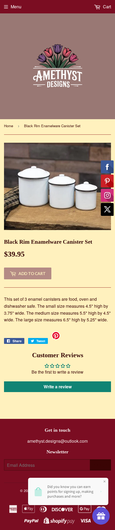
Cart (106, 6)
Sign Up (100, 465)
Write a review (58, 387)
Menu (16, 6)
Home (8, 125)
